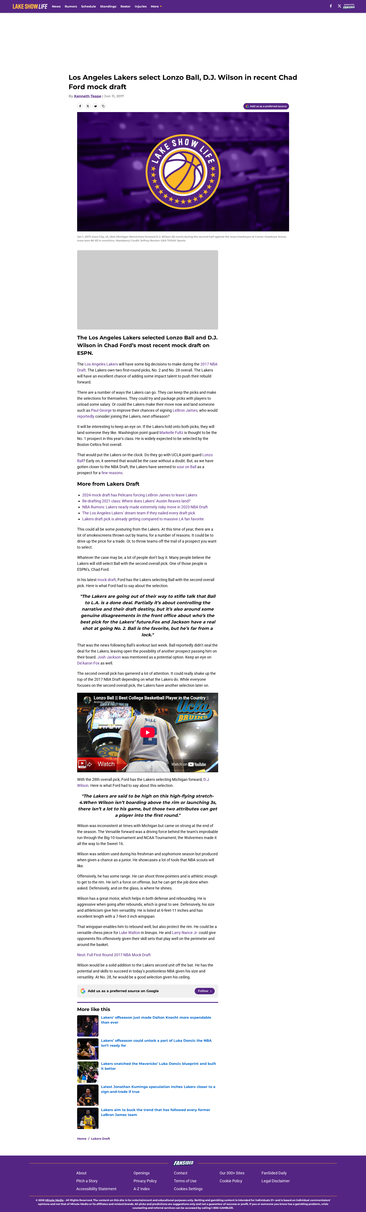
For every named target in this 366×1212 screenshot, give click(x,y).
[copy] (103, 106)
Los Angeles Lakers (101, 364)
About (81, 1173)
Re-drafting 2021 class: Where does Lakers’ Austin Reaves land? (136, 501)
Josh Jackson (109, 657)
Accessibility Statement (96, 1189)
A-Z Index (142, 1189)
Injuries (141, 6)
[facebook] (331, 6)
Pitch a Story (87, 1181)
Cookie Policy (231, 1181)
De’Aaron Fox (88, 663)
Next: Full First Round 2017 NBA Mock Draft (114, 955)
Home (82, 1139)
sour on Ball (186, 467)
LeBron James (185, 410)
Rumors (71, 6)
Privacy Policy (145, 1181)
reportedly (85, 416)
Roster (126, 6)
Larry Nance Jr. (185, 932)
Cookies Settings (188, 1189)
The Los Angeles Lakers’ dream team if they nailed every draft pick (138, 513)
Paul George (101, 410)
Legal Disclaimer (276, 1181)
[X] (339, 6)
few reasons (111, 473)
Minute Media (54, 1200)
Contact (180, 1173)
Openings (142, 1173)
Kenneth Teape (87, 96)
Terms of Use (185, 1181)
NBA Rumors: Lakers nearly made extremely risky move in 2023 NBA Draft (145, 507)
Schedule (88, 6)
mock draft (106, 579)
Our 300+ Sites (232, 1173)
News (56, 6)
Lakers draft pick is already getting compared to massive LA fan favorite (143, 519)
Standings (108, 6)
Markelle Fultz (171, 432)
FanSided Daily (274, 1173)
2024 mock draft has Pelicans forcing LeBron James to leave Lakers (139, 495)
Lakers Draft (100, 1139)
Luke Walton (129, 932)
